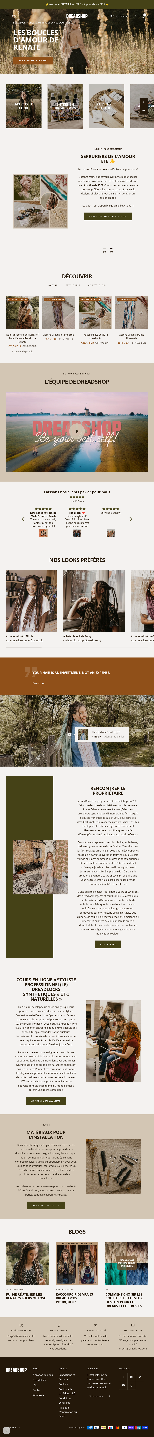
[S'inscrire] (109, 1396)
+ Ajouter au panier (113, 736)
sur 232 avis (77, 501)
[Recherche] (13, 16)
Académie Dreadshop (46, 1100)
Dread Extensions (15, 1289)
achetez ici (108, 944)
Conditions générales (65, 1400)
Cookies (63, 1384)
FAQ (35, 1385)
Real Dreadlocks (64, 1289)
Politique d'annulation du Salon (68, 1412)
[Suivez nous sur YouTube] (123, 1385)
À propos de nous (43, 1375)
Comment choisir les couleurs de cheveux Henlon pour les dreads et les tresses (124, 1300)
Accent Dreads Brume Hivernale (131, 336)
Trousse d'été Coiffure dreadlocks (95, 336)
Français (124, 15)
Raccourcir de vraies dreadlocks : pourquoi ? (74, 1298)
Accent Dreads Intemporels (58, 334)
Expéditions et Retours (67, 1377)
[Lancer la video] (77, 431)
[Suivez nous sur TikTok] (131, 1385)
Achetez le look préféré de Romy (83, 640)
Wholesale (38, 1395)
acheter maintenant (33, 60)
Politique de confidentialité (67, 1391)
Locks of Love (108, 238)
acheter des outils (46, 1205)
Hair (107, 1289)
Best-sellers (73, 285)
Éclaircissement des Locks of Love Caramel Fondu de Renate (22, 338)
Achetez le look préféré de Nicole (24, 640)
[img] (77, 497)
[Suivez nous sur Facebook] (123, 1377)
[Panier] (142, 16)
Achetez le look (97, 285)
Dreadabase (39, 1380)
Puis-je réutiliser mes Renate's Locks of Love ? (27, 1296)
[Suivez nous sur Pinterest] (140, 1377)
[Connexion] (136, 16)
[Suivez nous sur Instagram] (131, 1377)
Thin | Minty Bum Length (106, 732)
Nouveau (53, 285)
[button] (24, 519)
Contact (37, 1390)
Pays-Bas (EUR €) (105, 15)
